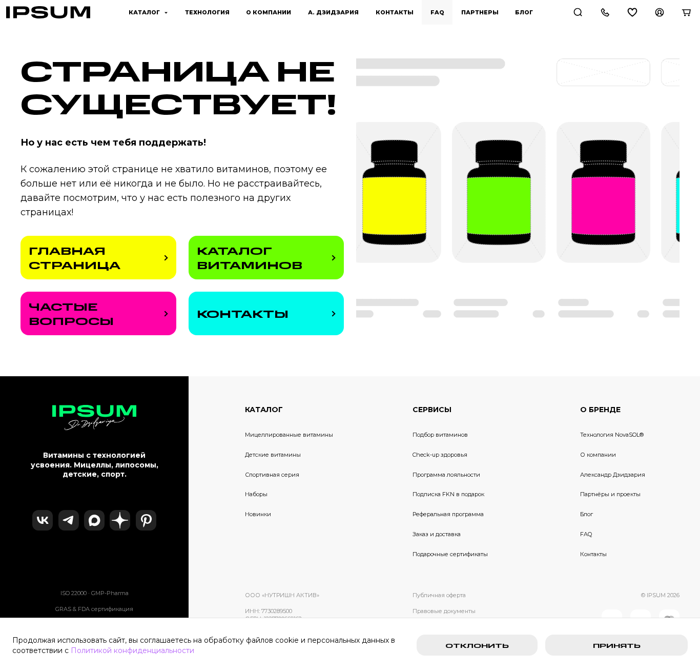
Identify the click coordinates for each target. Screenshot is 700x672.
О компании (598, 454)
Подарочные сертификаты (450, 554)
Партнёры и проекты (610, 494)
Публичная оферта (439, 595)
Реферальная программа (448, 514)
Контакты (593, 554)
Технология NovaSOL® (612, 434)
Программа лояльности (446, 474)
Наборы (256, 494)
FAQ (586, 534)
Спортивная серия (272, 474)
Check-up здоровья (440, 454)
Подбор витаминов (440, 434)
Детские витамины (273, 454)
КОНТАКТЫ (243, 314)
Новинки (258, 514)
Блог (586, 514)
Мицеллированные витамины (289, 434)
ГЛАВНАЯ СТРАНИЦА (74, 257)
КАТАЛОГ (264, 409)
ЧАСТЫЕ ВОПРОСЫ (71, 313)
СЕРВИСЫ (432, 409)
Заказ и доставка (437, 534)
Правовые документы (444, 611)
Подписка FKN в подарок (448, 494)
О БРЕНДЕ (600, 409)
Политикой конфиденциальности (132, 650)
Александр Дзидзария (612, 474)
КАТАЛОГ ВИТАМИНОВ (249, 257)
